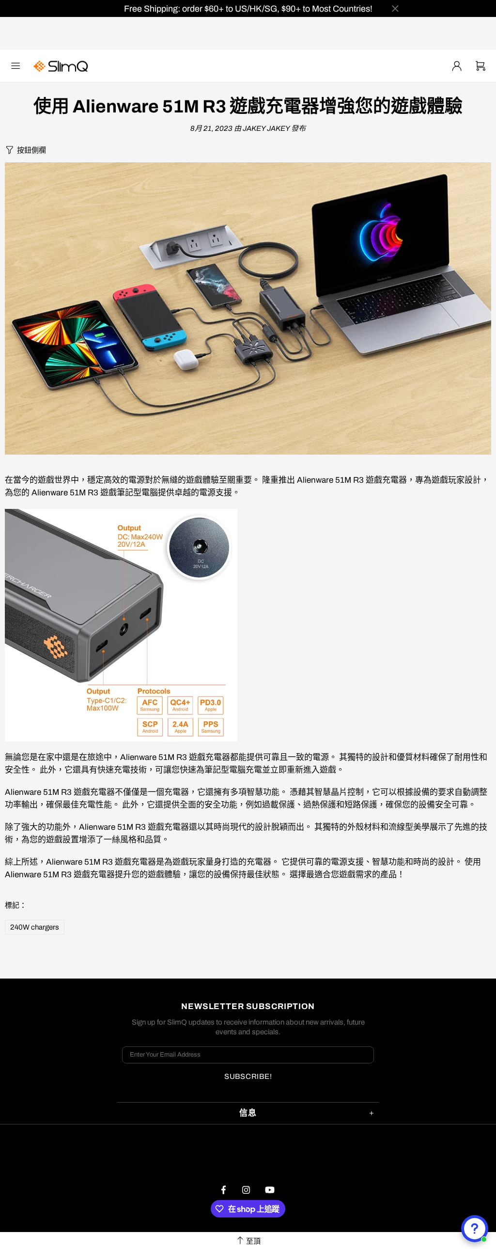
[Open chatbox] (474, 1228)
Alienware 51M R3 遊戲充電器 (352, 480)
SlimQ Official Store (62, 66)
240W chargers (34, 927)
